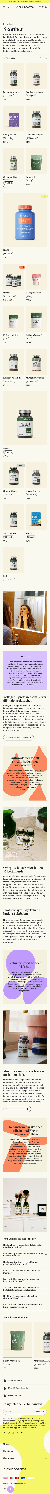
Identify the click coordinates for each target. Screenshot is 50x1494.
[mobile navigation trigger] (4, 7)
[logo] (25, 7)
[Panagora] (4, 1489)
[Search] (9, 7)
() (43, 7)
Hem (5, 24)
